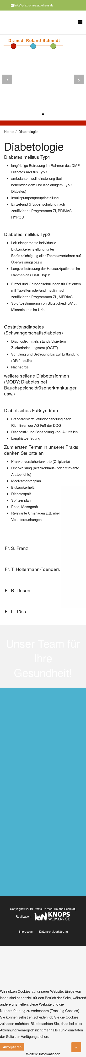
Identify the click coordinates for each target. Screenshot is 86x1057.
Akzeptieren (12, 1046)
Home (9, 131)
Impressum (26, 931)
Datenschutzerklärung (53, 931)
